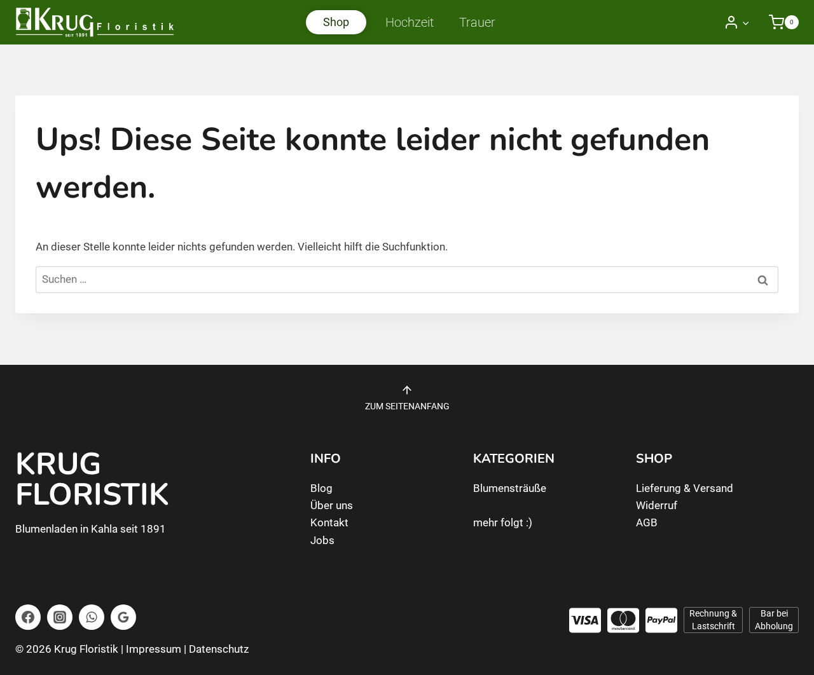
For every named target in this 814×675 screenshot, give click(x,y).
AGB (647, 522)
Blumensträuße (509, 488)
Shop (336, 22)
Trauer (477, 22)
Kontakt (329, 522)
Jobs (322, 540)
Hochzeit (409, 22)
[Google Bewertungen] (123, 617)
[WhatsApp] (91, 617)
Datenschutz (219, 649)
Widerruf (656, 505)
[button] (745, 22)
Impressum (153, 649)
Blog (321, 488)
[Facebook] (28, 617)
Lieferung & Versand (684, 488)
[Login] (737, 22)
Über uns (331, 505)
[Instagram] (59, 617)
